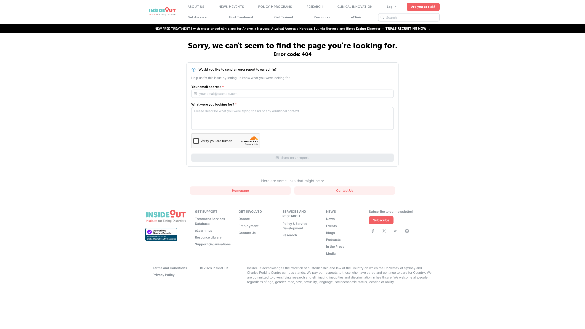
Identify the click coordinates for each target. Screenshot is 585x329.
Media (331, 253)
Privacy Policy (164, 275)
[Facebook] (373, 231)
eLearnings (204, 230)
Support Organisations (213, 244)
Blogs (330, 233)
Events (331, 226)
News (330, 219)
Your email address (207, 87)
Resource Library (208, 237)
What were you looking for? (214, 104)
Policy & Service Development (294, 226)
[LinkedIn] (407, 231)
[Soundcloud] (395, 231)
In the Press (335, 246)
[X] (384, 231)
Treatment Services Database (210, 221)
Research (289, 235)
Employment (248, 226)
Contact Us (247, 233)
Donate (244, 219)
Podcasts (333, 239)
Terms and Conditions (170, 268)
